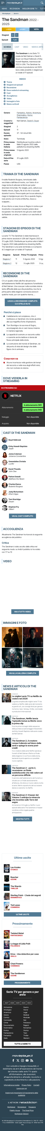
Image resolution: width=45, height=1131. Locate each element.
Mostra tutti (22, 819)
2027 (6, 1003)
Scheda (7, 47)
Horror (29, 115)
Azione (29, 113)
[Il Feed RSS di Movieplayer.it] (31, 1060)
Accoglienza (12, 96)
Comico (6, 1017)
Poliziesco (27, 1022)
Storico (26, 1030)
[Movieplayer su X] (18, 1060)
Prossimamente (22, 983)
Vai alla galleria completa (22, 673)
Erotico (6, 1030)
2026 (12, 1003)
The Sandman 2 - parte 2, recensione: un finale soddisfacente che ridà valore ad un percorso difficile (27, 771)
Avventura (37, 113)
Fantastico (21, 113)
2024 (23, 1003)
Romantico (27, 1028)
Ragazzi (26, 1025)
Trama (9, 82)
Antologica (7, 1010)
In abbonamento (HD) (33, 410)
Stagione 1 (7, 259)
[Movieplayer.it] (14, 3)
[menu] (3, 3)
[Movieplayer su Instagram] (22, 1060)
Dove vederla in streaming (18, 90)
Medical (26, 1015)
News (4, 8)
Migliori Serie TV (29, 8)
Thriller (25, 1035)
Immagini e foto (13, 101)
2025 (18, 1003)
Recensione (11, 87)
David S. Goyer (33, 121)
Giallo (6, 1038)
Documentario (9, 1025)
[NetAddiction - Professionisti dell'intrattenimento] (28, 1102)
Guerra (25, 1007)
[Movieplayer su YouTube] (27, 1060)
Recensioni (15, 8)
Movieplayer (6, 13)
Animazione (8, 1007)
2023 (29, 1003)
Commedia (8, 1020)
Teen (25, 1033)
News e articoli (13, 104)
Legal (25, 1012)
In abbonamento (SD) (33, 405)
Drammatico (21, 115)
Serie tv (16, 13)
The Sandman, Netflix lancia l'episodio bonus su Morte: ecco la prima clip (27, 720)
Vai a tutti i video (22, 612)
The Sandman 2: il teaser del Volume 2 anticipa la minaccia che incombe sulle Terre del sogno (26, 798)
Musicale (26, 1017)
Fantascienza (22, 117)
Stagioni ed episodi (15, 85)
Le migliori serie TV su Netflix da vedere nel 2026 (27, 697)
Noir (24, 1020)
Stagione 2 (7, 263)
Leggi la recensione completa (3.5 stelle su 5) (22, 302)
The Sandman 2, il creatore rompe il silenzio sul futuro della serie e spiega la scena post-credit (26, 744)
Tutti (15, 40)
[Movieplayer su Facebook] (13, 1060)
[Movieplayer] (22, 1056)
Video (25, 47)
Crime (6, 1022)
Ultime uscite (22, 914)
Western (26, 1038)
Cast (17, 47)
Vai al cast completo (22, 516)
